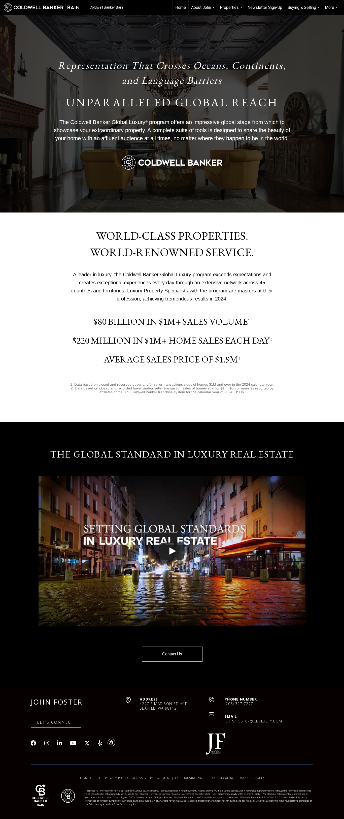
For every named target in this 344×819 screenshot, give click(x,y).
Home (180, 7)
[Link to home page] (44, 7)
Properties (232, 10)
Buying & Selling (304, 10)
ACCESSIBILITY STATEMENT (151, 778)
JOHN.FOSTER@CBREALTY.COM (253, 721)
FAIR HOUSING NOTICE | (193, 778)
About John (203, 10)
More (332, 10)
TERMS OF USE (90, 778)
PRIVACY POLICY (116, 778)
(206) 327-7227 (239, 703)
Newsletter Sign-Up (265, 7)
